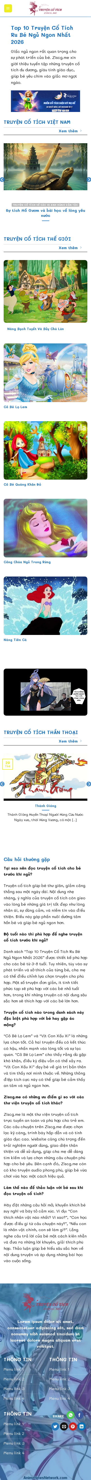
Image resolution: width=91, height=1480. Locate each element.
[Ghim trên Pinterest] (73, 1426)
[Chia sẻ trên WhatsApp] (70, 1415)
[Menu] (8, 8)
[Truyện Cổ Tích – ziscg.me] (45, 8)
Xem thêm (68, 130)
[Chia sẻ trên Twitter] (55, 1426)
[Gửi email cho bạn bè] (64, 1426)
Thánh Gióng (45, 806)
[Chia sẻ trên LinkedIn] (82, 1426)
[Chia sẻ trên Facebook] (79, 1415)
